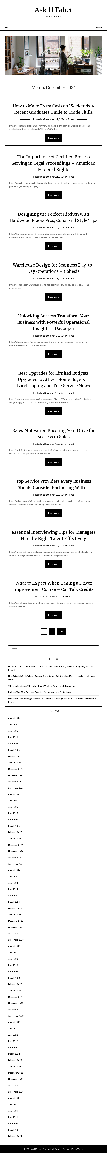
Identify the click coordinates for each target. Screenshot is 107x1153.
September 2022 (16, 1016)
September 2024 (16, 864)
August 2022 (14, 1022)
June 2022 (13, 1035)
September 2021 (16, 1091)
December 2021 (15, 1073)
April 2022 (13, 1047)
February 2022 (15, 1060)
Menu (99, 27)
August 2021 (14, 1098)
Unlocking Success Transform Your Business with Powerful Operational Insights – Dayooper (53, 322)
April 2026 (13, 743)
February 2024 (15, 908)
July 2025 (12, 800)
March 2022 (14, 1054)
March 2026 (14, 750)
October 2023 (14, 933)
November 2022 (15, 1003)
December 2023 (15, 921)
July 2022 (12, 1028)
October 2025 (14, 781)
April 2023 (13, 971)
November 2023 (15, 927)
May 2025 (13, 813)
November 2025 (15, 775)
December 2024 (15, 845)
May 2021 (13, 1117)
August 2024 (14, 870)
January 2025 (14, 838)
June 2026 (13, 731)
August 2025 (14, 794)
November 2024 (15, 851)
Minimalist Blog (60, 1149)
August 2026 (14, 718)
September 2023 (16, 940)
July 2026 (12, 724)
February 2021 (15, 1136)
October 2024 (14, 857)
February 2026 (15, 756)
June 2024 (13, 883)
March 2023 (14, 978)
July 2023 (12, 952)
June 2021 (13, 1111)
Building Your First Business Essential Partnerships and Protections (39, 692)
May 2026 (13, 737)
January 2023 (14, 990)
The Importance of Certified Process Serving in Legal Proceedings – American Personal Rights (53, 163)
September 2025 (16, 788)
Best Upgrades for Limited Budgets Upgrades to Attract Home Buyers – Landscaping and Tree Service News (53, 379)
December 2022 (15, 997)
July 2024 (12, 876)
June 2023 (13, 959)
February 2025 (15, 832)
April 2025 (13, 819)
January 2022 (14, 1066)
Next (61, 631)
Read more (53, 138)
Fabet (71, 119)
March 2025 (14, 826)
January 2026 (14, 762)
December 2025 (15, 769)
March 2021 (14, 1130)
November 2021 (15, 1079)
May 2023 (13, 965)
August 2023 (14, 946)
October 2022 (14, 1009)
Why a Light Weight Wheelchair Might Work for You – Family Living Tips (41, 686)
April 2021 (13, 1123)
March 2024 (14, 902)
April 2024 (13, 895)
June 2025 (13, 807)
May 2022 (13, 1041)
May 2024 (13, 889)
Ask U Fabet (53, 10)
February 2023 (15, 984)
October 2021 (14, 1085)
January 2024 (14, 914)
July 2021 (12, 1104)
